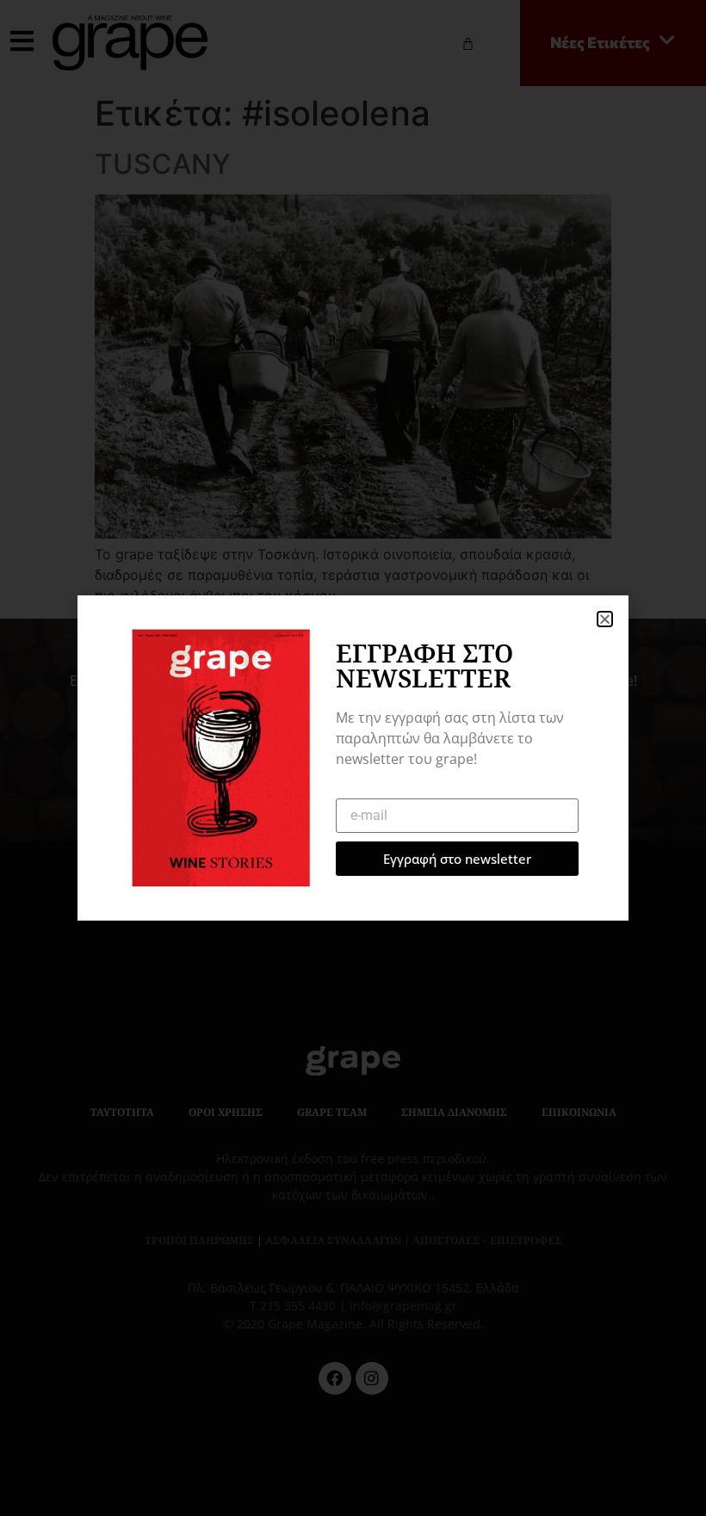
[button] (604, 619)
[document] (353, 758)
